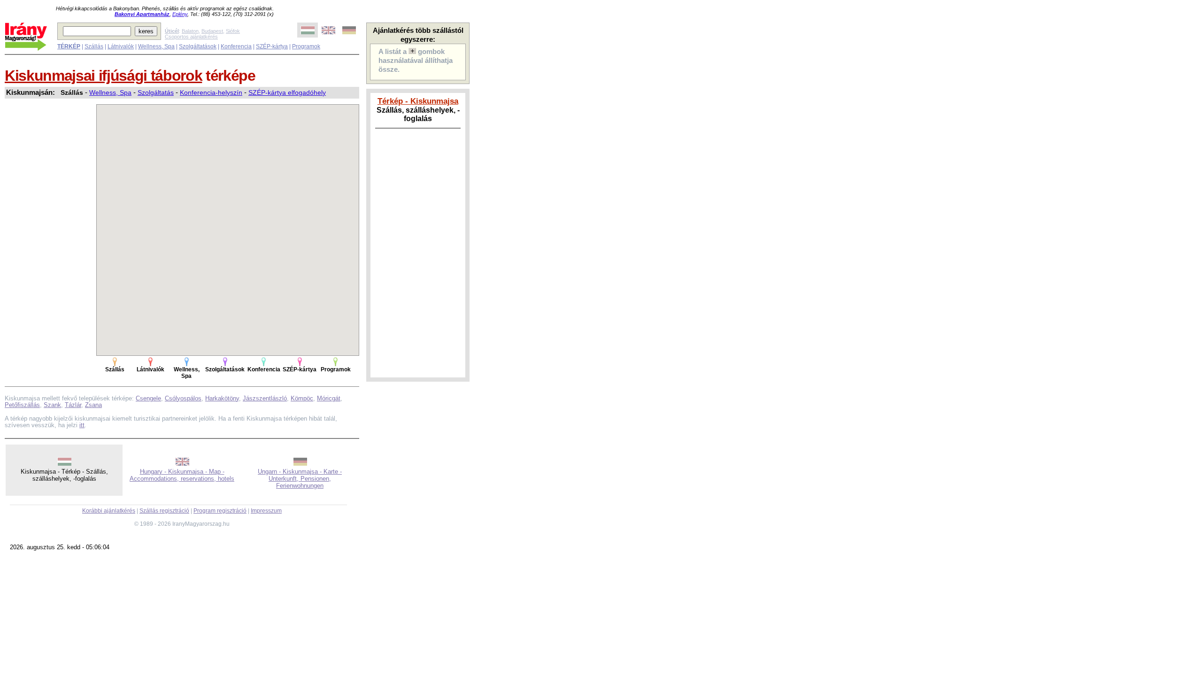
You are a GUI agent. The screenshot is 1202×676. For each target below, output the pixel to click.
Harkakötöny (222, 398)
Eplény (179, 14)
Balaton (190, 31)
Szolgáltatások (197, 46)
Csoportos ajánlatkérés (191, 36)
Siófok (233, 31)
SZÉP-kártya (272, 46)
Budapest (212, 31)
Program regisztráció (220, 510)
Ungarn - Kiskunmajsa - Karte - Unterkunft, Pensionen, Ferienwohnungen (300, 478)
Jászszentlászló (265, 398)
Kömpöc (302, 398)
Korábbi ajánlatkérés (108, 510)
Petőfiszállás (22, 404)
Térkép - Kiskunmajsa (418, 101)
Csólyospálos (183, 398)
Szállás (94, 46)
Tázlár (73, 404)
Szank (52, 404)
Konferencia (236, 46)
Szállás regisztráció (164, 510)
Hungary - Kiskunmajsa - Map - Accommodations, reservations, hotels (182, 475)
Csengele (148, 398)
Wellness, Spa (156, 46)
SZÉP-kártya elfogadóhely (287, 92)
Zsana (93, 404)
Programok (306, 46)
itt (82, 425)
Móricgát (328, 398)
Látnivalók (121, 46)
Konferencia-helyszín (211, 92)
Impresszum (266, 510)
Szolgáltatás (156, 92)
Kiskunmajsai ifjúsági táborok (103, 75)
